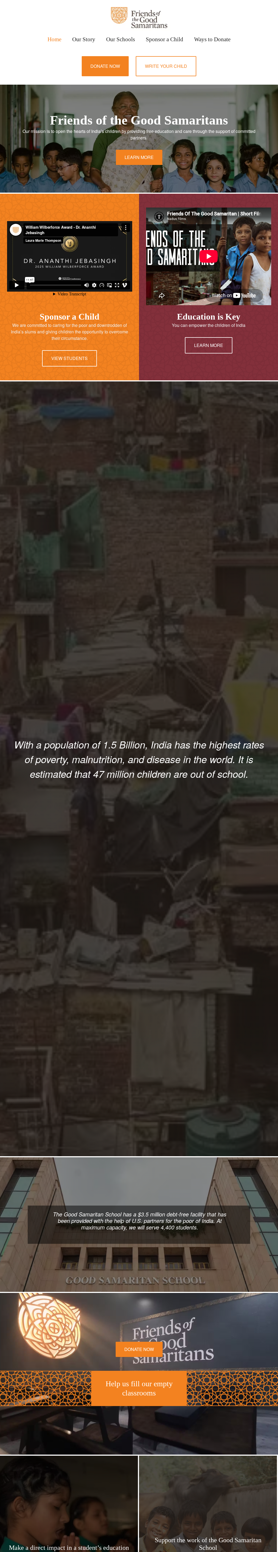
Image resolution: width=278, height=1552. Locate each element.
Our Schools (120, 39)
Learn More (139, 157)
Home (54, 39)
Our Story (83, 39)
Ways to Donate (212, 39)
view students (69, 358)
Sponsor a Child (164, 39)
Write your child (166, 66)
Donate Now (105, 66)
